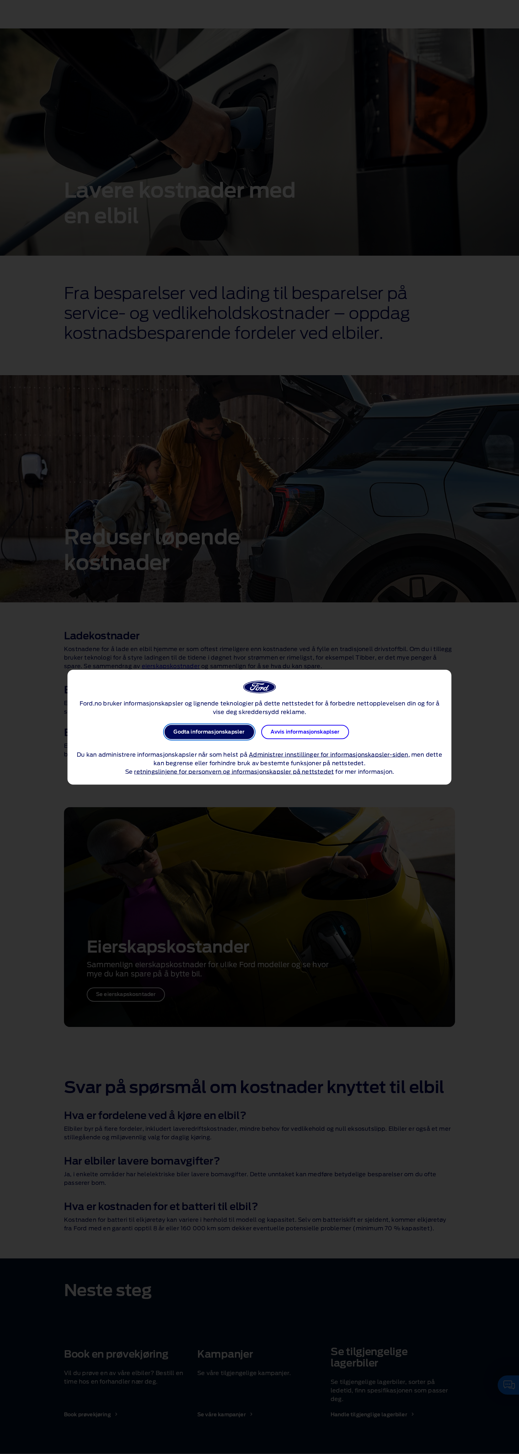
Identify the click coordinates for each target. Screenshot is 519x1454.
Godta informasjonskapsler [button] (209, 731)
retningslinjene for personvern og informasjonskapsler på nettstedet (234, 771)
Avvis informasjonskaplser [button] (305, 731)
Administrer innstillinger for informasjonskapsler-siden (328, 754)
